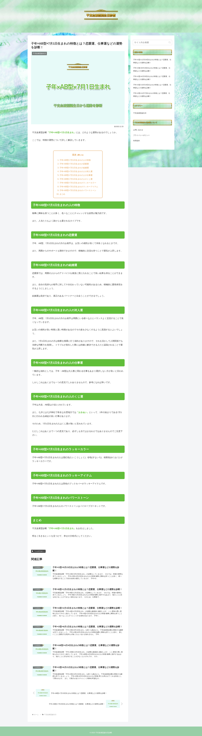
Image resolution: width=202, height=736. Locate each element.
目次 (74, 155)
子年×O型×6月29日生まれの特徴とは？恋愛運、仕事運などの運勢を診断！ (151, 77)
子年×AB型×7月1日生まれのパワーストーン (78, 190)
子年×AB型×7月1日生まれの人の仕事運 (76, 175)
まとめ (62, 194)
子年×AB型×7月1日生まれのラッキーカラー (78, 183)
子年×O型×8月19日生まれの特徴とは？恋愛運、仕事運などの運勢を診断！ (151, 69)
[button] (170, 42)
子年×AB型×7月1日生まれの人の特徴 (75, 160)
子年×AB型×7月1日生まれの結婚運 (74, 168)
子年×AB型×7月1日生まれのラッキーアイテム (79, 187)
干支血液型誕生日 (39, 551)
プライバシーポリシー (141, 135)
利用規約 (136, 141)
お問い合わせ (138, 130)
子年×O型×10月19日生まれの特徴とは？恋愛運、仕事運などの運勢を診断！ (152, 86)
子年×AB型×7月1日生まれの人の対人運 (76, 171)
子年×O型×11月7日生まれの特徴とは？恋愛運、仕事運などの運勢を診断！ (151, 94)
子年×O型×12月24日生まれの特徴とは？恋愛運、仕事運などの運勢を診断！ (152, 61)
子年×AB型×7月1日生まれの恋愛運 (74, 164)
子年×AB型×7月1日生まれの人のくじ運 (76, 179)
